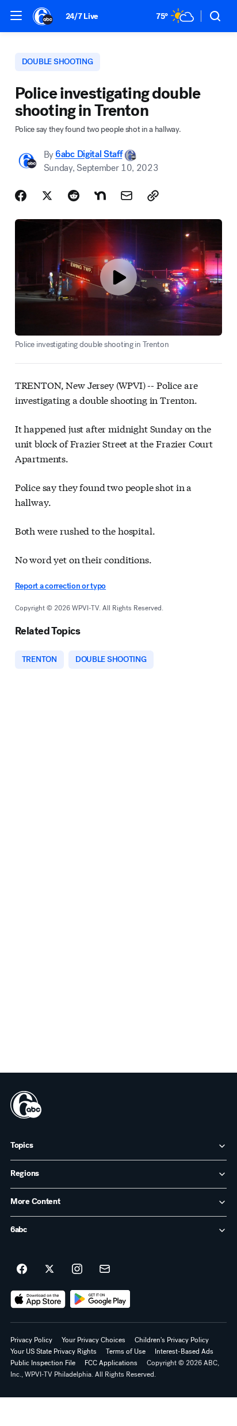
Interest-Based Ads (184, 1351)
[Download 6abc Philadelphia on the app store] (38, 1299)
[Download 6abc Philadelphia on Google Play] (100, 1299)
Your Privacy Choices (93, 1340)
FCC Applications (111, 1362)
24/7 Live (82, 16)
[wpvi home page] (25, 1105)
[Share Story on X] (47, 195)
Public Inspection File (42, 1362)
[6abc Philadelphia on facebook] (21, 1269)
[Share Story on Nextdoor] (100, 195)
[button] (16, 15)
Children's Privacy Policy (172, 1340)
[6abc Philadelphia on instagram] (77, 1269)
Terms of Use (126, 1351)
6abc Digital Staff (88, 155)
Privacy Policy (31, 1340)
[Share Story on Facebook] (20, 195)
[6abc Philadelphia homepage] (43, 16)
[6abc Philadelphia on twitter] (49, 1269)
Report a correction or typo (60, 585)
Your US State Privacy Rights (53, 1351)
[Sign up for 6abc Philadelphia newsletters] (104, 1269)
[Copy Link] (153, 195)
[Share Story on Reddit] (73, 195)
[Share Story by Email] (126, 195)
